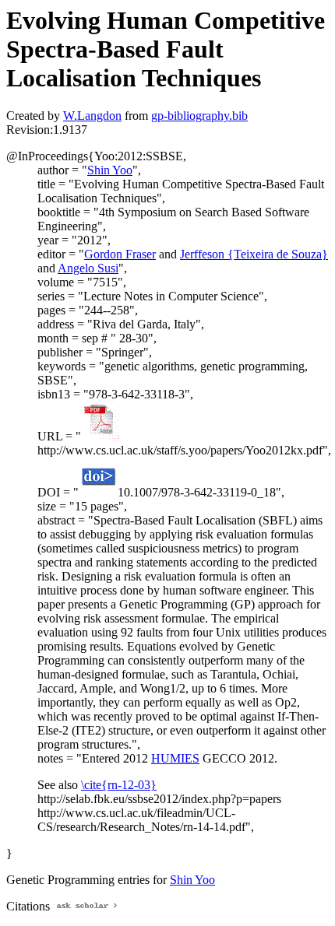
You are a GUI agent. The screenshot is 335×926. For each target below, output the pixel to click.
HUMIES (175, 758)
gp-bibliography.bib (199, 115)
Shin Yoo (109, 170)
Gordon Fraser (120, 254)
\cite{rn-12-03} (119, 784)
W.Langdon (92, 115)
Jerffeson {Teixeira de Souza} (254, 254)
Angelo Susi (88, 268)
